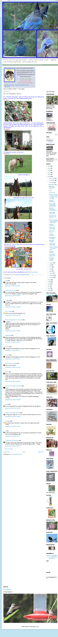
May (50, 269)
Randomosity (34, 272)
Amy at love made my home (12, 412)
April (50, 271)
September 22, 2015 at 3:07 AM (13, 315)
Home (4, 64)
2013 (49, 282)
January (51, 277)
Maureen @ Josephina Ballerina (13, 386)
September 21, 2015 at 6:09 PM (12, 286)
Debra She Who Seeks (10, 363)
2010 (49, 288)
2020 (49, 166)
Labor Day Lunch (51, 231)
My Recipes (40, 64)
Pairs (50, 191)
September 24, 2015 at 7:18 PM (12, 426)
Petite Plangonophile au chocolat (13, 320)
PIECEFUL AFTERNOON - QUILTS (11, 64)
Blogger (37, 626)
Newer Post (7, 452)
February (51, 275)
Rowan (7, 346)
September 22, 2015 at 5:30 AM (13, 331)
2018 (49, 170)
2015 (49, 176)
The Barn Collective (51, 201)
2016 (49, 174)
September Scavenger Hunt (52, 188)
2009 (49, 290)
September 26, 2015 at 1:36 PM (12, 446)
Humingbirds (7, 589)
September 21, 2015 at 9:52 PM (12, 295)
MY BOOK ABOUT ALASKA (32, 64)
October (51, 182)
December (52, 178)
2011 (49, 286)
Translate (50, 142)
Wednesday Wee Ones (52, 213)
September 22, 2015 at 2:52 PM (12, 408)
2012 (49, 284)
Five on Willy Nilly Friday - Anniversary (52, 205)
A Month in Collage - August (51, 259)
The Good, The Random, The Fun (52, 217)
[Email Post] (32, 274)
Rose (6, 404)
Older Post (41, 452)
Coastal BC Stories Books (11, 440)
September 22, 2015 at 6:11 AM (12, 350)
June (50, 267)
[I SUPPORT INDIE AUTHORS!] (52, 130)
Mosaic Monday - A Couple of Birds (53, 248)
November (52, 180)
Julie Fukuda (8, 311)
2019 (49, 168)
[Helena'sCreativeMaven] (51, 456)
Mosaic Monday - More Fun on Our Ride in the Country (53, 196)
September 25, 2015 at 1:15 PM (12, 436)
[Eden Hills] (52, 491)
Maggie (7, 300)
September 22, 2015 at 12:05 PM (13, 400)
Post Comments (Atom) (16, 454)
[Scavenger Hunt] (52, 551)
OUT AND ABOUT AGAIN (22, 64)
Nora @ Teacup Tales (10, 290)
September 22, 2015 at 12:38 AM (13, 307)
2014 (49, 280)
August (51, 263)
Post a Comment (8, 449)
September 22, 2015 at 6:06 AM (13, 342)
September (52, 184)
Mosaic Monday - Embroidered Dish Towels (53, 221)
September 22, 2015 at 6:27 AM (13, 367)
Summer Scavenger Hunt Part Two (53, 209)
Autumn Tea (52, 193)
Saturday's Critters (51, 241)
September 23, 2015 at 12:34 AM (13, 416)
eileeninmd (8, 335)
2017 (49, 172)
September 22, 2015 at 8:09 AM (13, 381)
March (51, 273)
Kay (6, 280)
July (50, 265)
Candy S (7, 421)
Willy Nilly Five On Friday (52, 238)
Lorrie (6, 372)
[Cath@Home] (51, 517)
